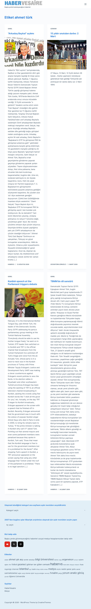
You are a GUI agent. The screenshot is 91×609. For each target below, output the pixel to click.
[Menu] (85, 4)
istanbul (24, 568)
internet (15, 569)
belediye (32, 560)
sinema (27, 573)
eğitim (6, 564)
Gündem (53, 28)
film (10, 564)
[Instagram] (20, 544)
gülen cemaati (43, 564)
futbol (14, 564)
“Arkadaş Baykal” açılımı (21, 33)
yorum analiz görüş (73, 572)
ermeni (76, 560)
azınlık (26, 560)
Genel (10, 28)
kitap (38, 569)
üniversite (20, 576)
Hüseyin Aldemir (74, 564)
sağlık (19, 573)
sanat (78, 569)
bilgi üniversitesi (44, 559)
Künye (7, 591)
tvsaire (54, 572)
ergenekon (68, 559)
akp (21, 559)
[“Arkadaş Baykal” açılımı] (24, 52)
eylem (81, 560)
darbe (56, 560)
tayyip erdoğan (39, 573)
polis (74, 569)
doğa (60, 560)
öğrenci (12, 576)
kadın (34, 569)
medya (52, 568)
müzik (58, 569)
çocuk (7, 576)
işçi (30, 569)
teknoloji (47, 573)
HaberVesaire (10, 588)
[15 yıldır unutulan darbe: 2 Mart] (66, 54)
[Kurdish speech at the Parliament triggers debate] (24, 302)
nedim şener (66, 569)
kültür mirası (44, 569)
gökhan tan (31, 564)
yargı (60, 573)
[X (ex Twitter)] (14, 544)
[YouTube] (7, 544)
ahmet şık (14, 559)
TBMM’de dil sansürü (61, 281)
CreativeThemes (44, 602)
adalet (6, 560)
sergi (23, 573)
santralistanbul (11, 573)
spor (32, 573)
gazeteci (22, 564)
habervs (56, 564)
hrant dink (66, 564)
